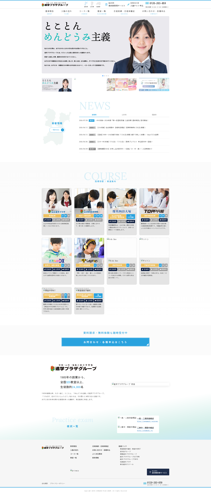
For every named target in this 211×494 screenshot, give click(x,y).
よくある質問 (97, 454)
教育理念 (49, 12)
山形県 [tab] (124, 115)
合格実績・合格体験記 (124, 12)
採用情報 (95, 458)
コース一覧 (84, 12)
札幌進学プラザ (125, 462)
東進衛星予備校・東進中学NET (130, 449)
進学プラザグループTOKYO (129, 459)
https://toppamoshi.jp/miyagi (147, 420)
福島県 (98, 6)
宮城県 (86, 6)
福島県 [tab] (154, 115)
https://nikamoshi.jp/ (145, 429)
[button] (102, 75)
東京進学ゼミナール (127, 464)
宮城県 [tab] (94, 115)
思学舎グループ (125, 451)
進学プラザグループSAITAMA (130, 456)
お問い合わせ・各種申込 (154, 12)
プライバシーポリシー (57, 483)
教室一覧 (101, 12)
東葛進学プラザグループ (128, 454)
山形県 (92, 6)
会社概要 (45, 483)
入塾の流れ (66, 12)
